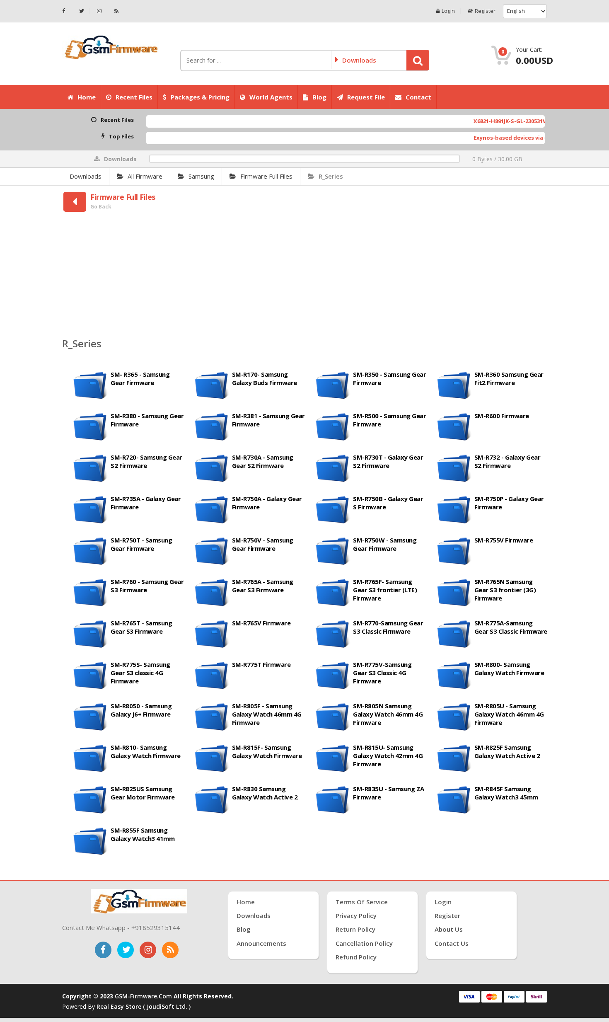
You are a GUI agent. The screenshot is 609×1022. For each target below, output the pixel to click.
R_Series (331, 176)
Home (86, 97)
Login (448, 11)
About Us (449, 929)
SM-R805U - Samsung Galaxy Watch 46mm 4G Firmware (509, 714)
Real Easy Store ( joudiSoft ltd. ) (144, 1006)
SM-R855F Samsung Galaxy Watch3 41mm (142, 834)
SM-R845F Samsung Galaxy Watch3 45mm (506, 793)
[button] (417, 60)
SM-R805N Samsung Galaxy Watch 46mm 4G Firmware (388, 714)
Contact (418, 97)
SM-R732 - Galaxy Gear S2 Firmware (507, 461)
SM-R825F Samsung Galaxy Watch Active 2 (507, 751)
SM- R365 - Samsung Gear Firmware (140, 378)
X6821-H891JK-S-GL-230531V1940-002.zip (493, 121)
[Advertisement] (304, 276)
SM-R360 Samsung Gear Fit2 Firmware (509, 378)
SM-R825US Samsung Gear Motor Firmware (143, 793)
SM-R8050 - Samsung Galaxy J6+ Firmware (141, 710)
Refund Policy (356, 957)
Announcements (261, 943)
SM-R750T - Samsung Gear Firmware (141, 544)
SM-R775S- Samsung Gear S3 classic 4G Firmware (140, 672)
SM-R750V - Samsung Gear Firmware (262, 544)
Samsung (201, 176)
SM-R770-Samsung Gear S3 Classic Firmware (388, 627)
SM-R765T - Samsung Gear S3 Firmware (141, 627)
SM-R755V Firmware (503, 540)
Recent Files (134, 97)
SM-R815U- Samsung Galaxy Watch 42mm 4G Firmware (388, 755)
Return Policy (355, 929)
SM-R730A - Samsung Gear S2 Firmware (262, 461)
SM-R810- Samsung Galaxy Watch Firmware (146, 751)
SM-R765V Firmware (261, 623)
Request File (366, 97)
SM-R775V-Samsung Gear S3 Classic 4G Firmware (382, 672)
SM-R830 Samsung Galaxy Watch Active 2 (265, 793)
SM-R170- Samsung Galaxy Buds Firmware (264, 378)
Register (485, 11)
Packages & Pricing (200, 97)
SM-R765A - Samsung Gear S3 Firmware (262, 585)
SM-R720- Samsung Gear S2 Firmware (146, 461)
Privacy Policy (356, 915)
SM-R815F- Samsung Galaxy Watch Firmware (267, 751)
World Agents (270, 97)
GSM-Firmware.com (143, 996)
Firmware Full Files (266, 176)
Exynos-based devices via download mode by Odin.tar (515, 137)
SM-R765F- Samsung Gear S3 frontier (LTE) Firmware (385, 589)
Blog (319, 97)
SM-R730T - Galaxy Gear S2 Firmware (388, 461)
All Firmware (145, 176)
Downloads (86, 176)
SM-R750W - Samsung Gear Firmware (384, 544)
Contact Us (452, 943)
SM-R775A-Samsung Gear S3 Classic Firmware (510, 627)
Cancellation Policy (364, 943)
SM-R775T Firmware (261, 664)
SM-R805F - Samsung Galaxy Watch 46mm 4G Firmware (267, 714)
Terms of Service (362, 902)
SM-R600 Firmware (501, 416)
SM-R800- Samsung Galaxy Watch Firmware (509, 668)
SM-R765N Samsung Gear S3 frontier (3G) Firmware (505, 589)
